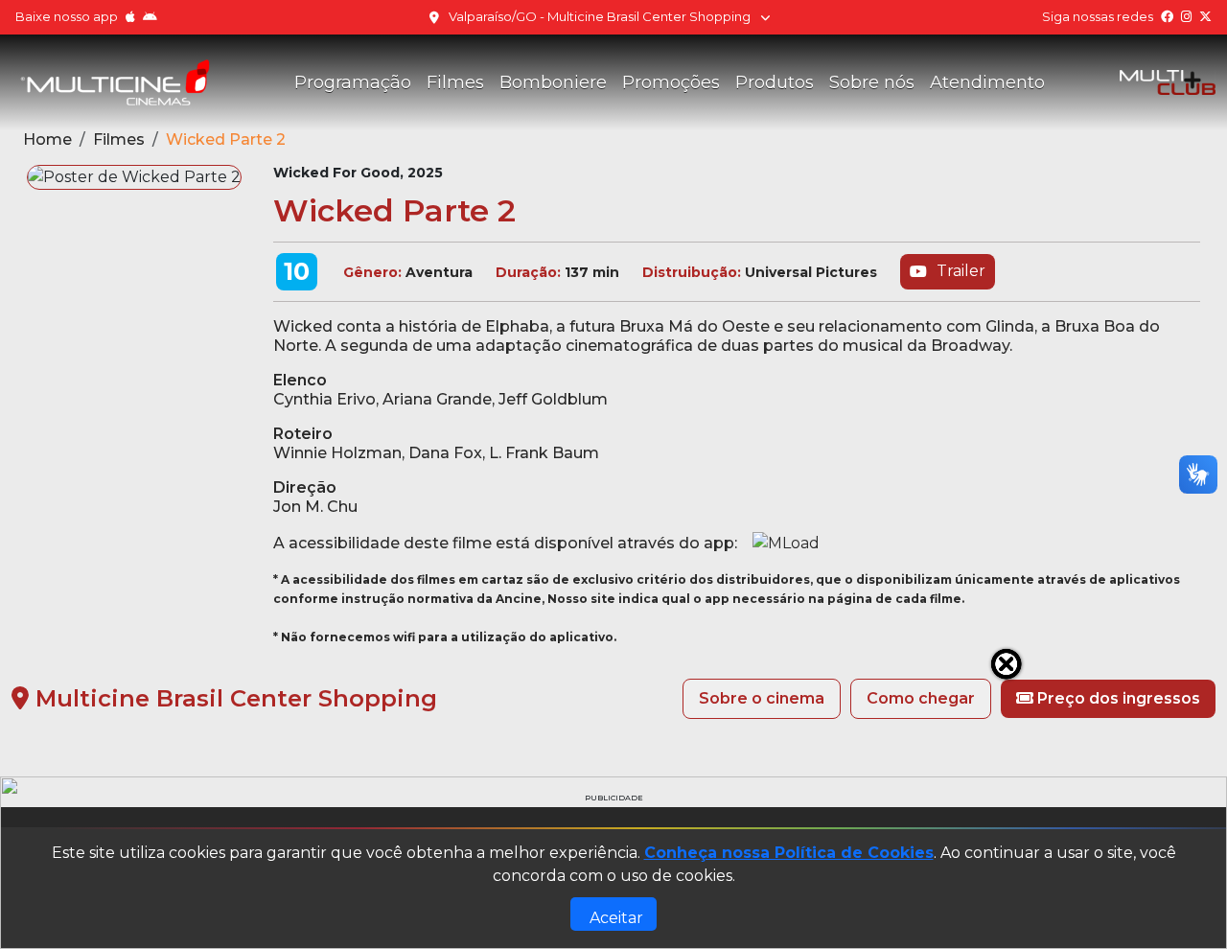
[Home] (115, 82)
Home (47, 139)
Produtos (774, 82)
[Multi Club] (1167, 82)
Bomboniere (553, 82)
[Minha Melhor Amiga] (613, 793)
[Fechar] (1006, 664)
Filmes (455, 82)
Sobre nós (871, 82)
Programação (352, 82)
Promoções (671, 82)
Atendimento (987, 82)
